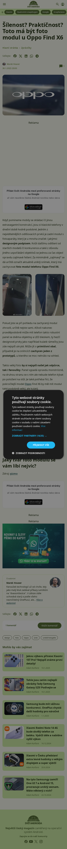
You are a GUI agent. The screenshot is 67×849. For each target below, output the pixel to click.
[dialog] (33, 424)
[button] (33, 435)
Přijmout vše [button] (41, 444)
